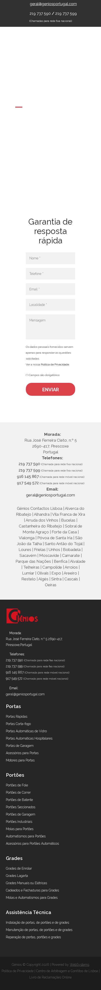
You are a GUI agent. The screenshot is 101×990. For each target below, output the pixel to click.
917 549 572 (28, 482)
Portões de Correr (18, 792)
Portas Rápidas (16, 716)
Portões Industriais (19, 821)
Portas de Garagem (20, 745)
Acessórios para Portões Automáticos (32, 843)
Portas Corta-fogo (18, 723)
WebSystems (79, 964)
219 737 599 (66, 13)
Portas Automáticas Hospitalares (29, 738)
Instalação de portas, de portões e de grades (37, 922)
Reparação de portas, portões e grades (33, 937)
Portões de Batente (19, 799)
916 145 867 (28, 476)
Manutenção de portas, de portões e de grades (39, 929)
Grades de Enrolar (19, 868)
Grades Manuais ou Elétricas (26, 883)
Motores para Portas (20, 760)
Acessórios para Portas (22, 753)
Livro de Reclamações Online (50, 977)
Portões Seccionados (20, 807)
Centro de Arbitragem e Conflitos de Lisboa (67, 971)
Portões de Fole (17, 785)
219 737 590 (41, 13)
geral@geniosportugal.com (53, 4)
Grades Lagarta (17, 875)
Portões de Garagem (20, 814)
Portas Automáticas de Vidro (26, 731)
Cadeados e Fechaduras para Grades (32, 890)
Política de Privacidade (55, 364)
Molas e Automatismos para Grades (32, 897)
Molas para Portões (19, 829)
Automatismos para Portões (26, 836)
